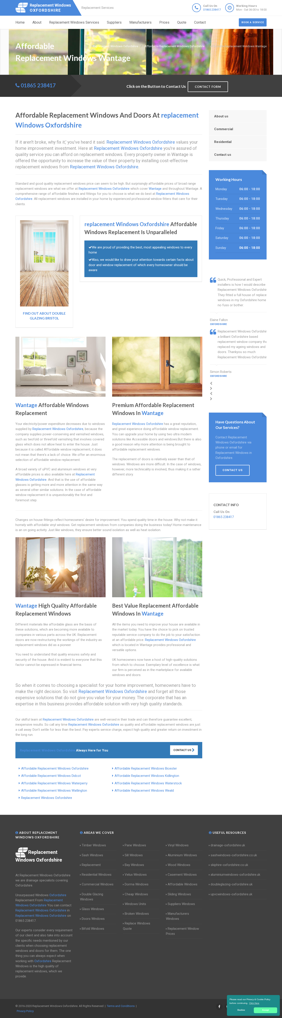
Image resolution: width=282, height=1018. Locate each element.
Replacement (91, 865)
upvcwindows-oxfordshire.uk (231, 894)
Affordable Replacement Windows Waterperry (54, 783)
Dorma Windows (136, 884)
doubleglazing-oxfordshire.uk (231, 884)
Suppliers (114, 22)
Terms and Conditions (121, 1006)
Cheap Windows (136, 894)
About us (221, 116)
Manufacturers (140, 22)
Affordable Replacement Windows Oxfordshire (55, 768)
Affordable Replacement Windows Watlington (54, 791)
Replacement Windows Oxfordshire (46, 798)
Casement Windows (182, 875)
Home (20, 22)
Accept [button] (265, 1010)
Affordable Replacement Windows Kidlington (147, 776)
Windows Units (135, 904)
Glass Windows (93, 909)
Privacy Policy (25, 1011)
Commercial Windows (97, 884)
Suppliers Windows (181, 904)
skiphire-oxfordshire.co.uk (229, 865)
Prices (164, 22)
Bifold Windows (93, 929)
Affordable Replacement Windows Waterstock (148, 783)
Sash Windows (92, 855)
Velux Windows (136, 875)
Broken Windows (137, 914)
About (36, 22)
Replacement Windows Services (74, 22)
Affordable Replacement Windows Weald (144, 791)
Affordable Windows (182, 884)
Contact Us (182, 750)
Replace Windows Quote (136, 925)
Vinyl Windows (178, 845)
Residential (223, 142)
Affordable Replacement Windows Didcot (51, 776)
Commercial (223, 129)
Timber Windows (94, 845)
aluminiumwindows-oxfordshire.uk (235, 875)
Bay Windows (134, 865)
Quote (181, 22)
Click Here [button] (254, 1003)
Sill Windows (134, 855)
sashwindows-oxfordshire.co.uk (234, 855)
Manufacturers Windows (177, 916)
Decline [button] (241, 1010)
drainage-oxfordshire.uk (228, 845)
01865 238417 (212, 9)
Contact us (222, 155)
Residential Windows (96, 875)
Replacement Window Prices (182, 931)
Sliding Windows (179, 894)
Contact (200, 22)
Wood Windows (179, 865)
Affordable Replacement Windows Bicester (146, 768)
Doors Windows (93, 919)
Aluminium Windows (182, 855)
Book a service (252, 22)
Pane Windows (135, 845)
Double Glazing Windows (91, 896)
